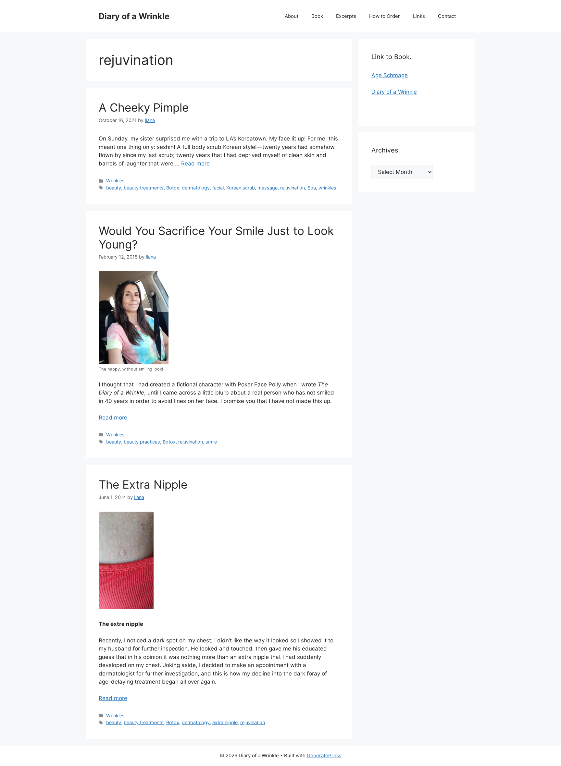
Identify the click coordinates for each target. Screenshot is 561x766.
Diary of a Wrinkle (134, 16)
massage (267, 187)
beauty (113, 187)
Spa (311, 187)
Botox (172, 187)
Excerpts (346, 16)
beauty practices (142, 441)
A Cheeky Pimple (144, 107)
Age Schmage (389, 75)
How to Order (384, 16)
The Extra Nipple (143, 484)
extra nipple (225, 722)
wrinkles (327, 187)
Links (419, 16)
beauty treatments (144, 187)
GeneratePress (324, 755)
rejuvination (292, 187)
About (291, 16)
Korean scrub (240, 187)
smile (211, 441)
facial (218, 187)
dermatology (196, 187)
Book (317, 16)
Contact (447, 16)
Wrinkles (115, 180)
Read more (195, 163)
